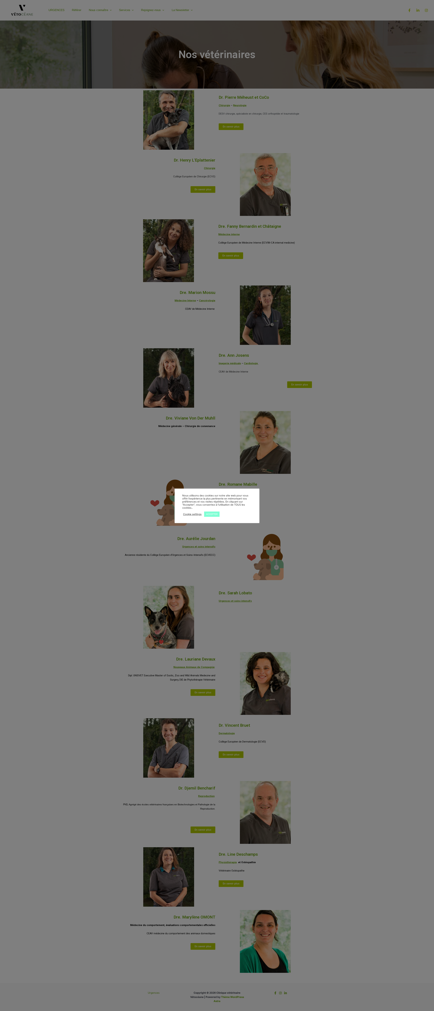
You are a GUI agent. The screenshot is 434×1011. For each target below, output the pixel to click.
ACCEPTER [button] (212, 514)
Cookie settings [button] (192, 514)
